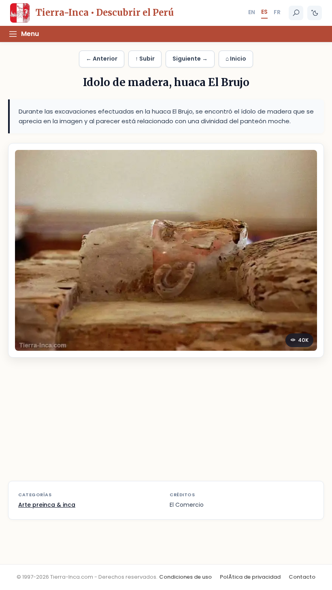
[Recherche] (296, 13)
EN (251, 12)
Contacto (302, 577)
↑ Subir (145, 59)
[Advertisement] (166, 424)
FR (277, 12)
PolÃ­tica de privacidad (250, 577)
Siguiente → (190, 59)
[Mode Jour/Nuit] (314, 13)
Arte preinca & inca (46, 505)
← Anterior (101, 59)
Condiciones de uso (185, 577)
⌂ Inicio (236, 59)
